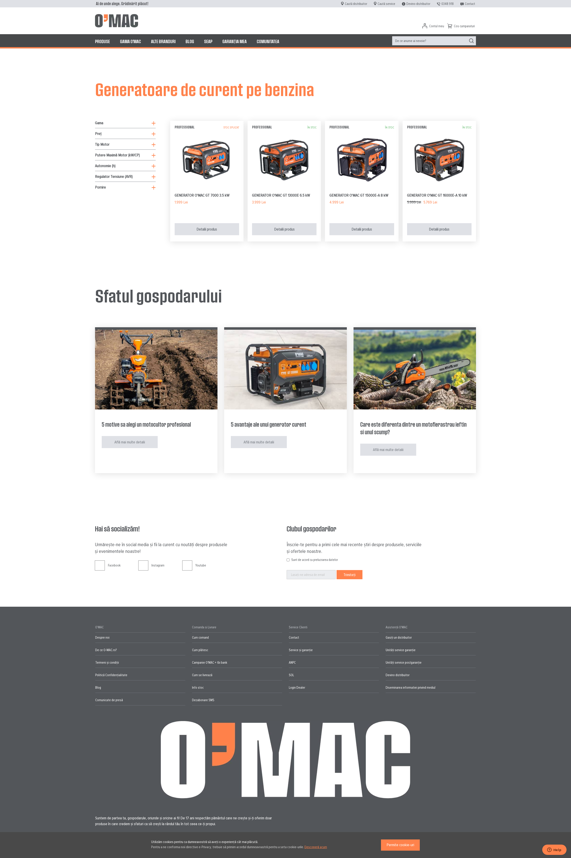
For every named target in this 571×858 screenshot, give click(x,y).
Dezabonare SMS (203, 700)
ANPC (292, 663)
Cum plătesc (200, 650)
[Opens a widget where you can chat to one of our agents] (554, 850)
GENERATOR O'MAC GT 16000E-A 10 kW (437, 195)
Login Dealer (297, 688)
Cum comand (200, 638)
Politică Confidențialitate (111, 675)
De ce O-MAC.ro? (106, 650)
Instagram (157, 565)
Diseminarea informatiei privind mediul (410, 688)
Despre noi (102, 638)
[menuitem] (102, 41)
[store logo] (116, 20)
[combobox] (434, 40)
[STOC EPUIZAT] (207, 189)
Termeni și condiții (107, 663)
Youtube (200, 565)
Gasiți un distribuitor (399, 638)
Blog (98, 688)
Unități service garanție (401, 650)
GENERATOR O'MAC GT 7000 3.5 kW (202, 195)
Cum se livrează (202, 675)
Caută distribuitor (356, 4)
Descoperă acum (315, 847)
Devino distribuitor (418, 4)
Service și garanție (301, 650)
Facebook (114, 565)
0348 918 (447, 4)
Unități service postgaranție (404, 663)
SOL (291, 675)
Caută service (386, 4)
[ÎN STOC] (284, 189)
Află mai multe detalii (129, 442)
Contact (470, 4)
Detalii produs (207, 229)
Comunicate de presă (109, 700)
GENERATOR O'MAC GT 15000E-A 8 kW (358, 195)
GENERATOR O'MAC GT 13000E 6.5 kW (281, 195)
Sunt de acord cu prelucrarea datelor (314, 560)
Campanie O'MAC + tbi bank (209, 663)
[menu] (285, 41)
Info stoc (198, 688)
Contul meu (436, 26)
